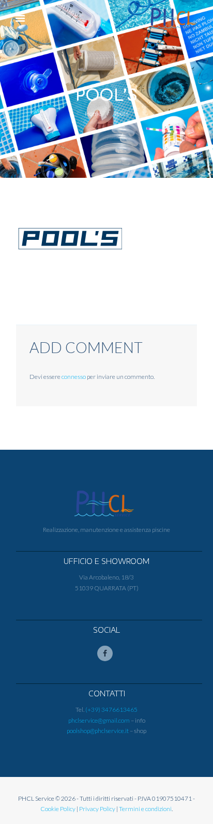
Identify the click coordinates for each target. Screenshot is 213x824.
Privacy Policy (97, 809)
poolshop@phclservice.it (98, 731)
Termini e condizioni (145, 809)
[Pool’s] (70, 238)
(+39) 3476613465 (111, 709)
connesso (74, 376)
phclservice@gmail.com (99, 720)
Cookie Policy (57, 809)
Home (93, 113)
